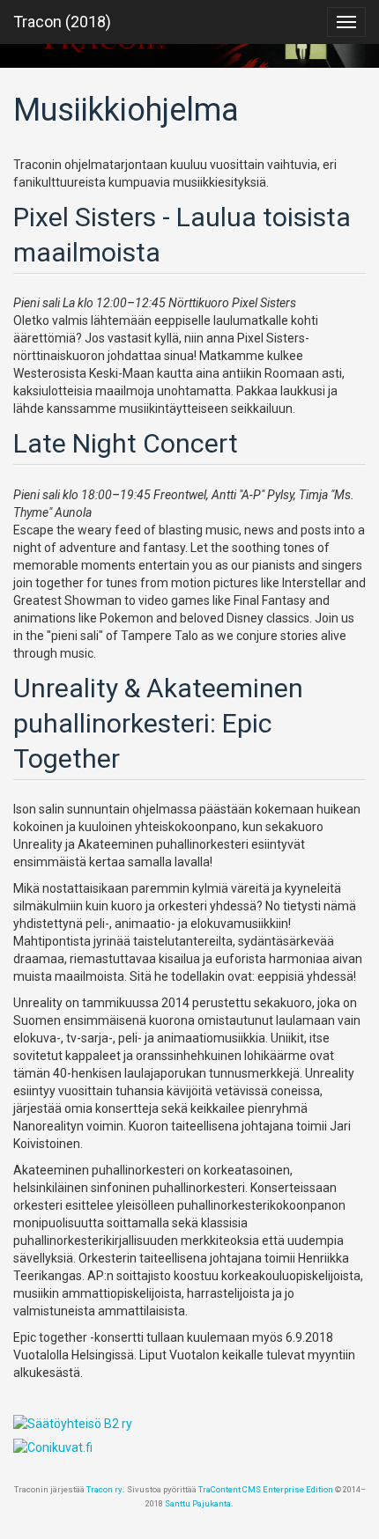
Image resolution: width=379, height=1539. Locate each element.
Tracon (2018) (62, 21)
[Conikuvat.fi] (189, 1447)
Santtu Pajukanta (198, 1503)
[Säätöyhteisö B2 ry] (189, 1423)
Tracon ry (104, 1489)
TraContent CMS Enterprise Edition (265, 1489)
